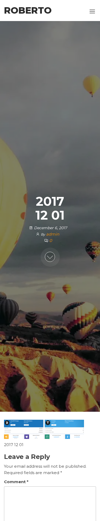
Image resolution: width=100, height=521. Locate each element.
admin (52, 234)
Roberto (28, 10)
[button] (92, 11)
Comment (16, 481)
